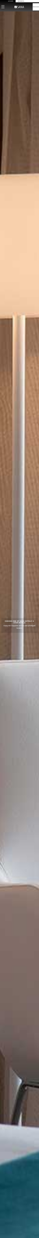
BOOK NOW (36, 6)
